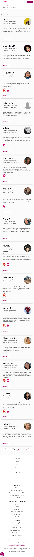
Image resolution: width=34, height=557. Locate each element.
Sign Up (29, 2)
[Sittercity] (5, 1)
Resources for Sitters (17, 497)
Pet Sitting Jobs (17, 535)
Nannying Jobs (17, 525)
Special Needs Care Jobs (17, 530)
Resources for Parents (17, 495)
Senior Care (17, 514)
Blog (17, 464)
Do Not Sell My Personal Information (17, 545)
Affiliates (17, 487)
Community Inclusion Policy (17, 492)
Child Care (17, 509)
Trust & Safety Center (17, 490)
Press (17, 467)
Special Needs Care (17, 511)
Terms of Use (22, 542)
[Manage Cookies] (2, 554)
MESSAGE (6, 39)
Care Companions (11, 5)
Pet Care (17, 516)
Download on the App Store (17, 478)
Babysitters (17, 504)
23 (26, 449)
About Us (17, 458)
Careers (17, 461)
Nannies (17, 506)
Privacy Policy (13, 544)
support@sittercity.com (19, 551)
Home (4, 5)
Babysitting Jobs (17, 523)
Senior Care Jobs (17, 533)
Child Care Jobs (17, 528)
